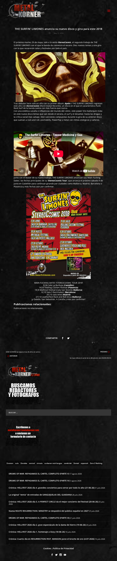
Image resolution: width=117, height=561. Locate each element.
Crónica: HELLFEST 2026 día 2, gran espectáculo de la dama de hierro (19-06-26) (47, 524)
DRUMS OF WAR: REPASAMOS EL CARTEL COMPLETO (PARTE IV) (39, 480)
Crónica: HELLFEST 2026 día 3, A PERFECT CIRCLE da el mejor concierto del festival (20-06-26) (53, 501)
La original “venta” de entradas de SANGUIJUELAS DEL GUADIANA (40, 494)
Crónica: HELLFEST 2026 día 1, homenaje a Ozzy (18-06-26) (37, 531)
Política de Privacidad (63, 548)
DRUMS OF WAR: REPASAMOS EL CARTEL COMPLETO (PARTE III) (39, 518)
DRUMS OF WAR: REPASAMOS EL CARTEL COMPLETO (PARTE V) (39, 473)
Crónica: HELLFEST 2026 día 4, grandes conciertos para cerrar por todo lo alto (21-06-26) (51, 487)
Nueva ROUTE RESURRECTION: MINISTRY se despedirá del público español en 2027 (49, 511)
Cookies (47, 548)
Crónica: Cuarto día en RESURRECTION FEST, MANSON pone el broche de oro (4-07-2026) (51, 539)
